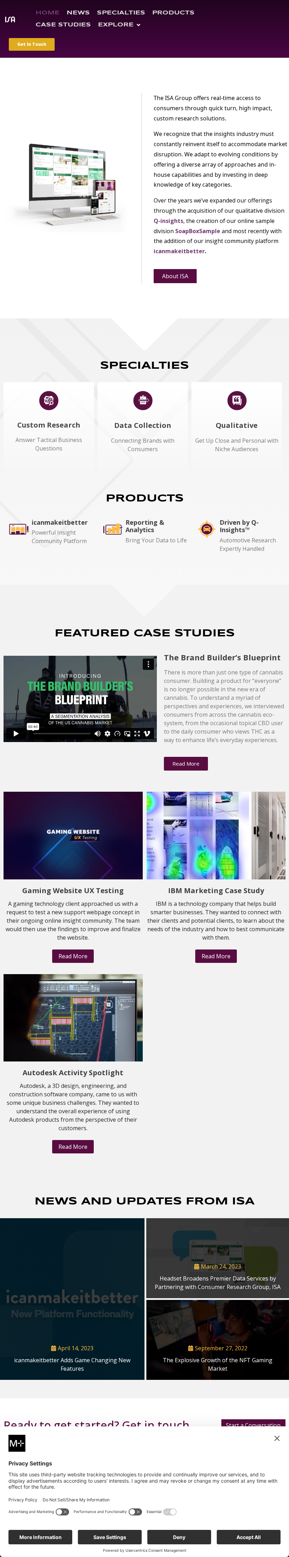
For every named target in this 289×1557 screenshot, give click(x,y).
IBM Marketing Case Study (216, 890)
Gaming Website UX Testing (73, 890)
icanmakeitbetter (179, 251)
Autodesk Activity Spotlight (73, 1072)
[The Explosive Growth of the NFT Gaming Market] (217, 1340)
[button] (119, 25)
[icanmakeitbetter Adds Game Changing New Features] (72, 1299)
